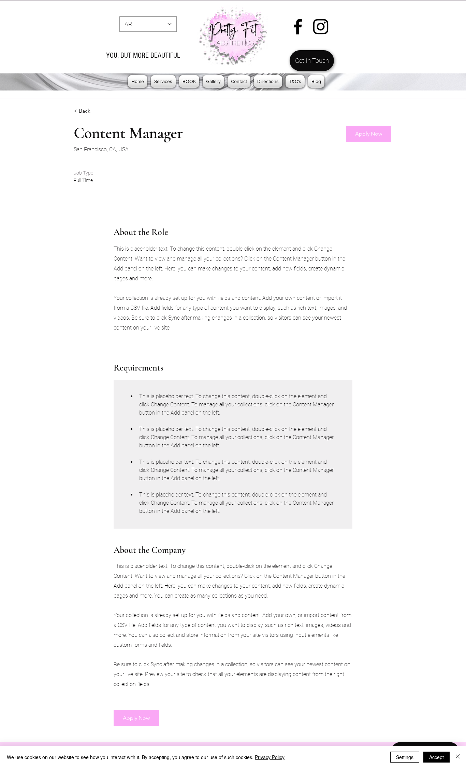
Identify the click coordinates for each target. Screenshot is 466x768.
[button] (163, 81)
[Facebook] (298, 26)
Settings (404, 757)
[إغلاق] (458, 757)
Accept (436, 757)
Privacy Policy (270, 757)
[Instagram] (320, 26)
